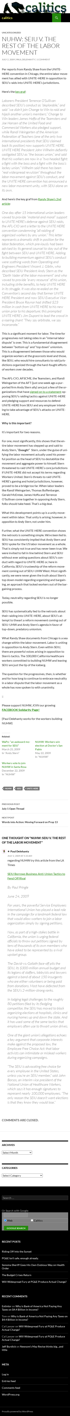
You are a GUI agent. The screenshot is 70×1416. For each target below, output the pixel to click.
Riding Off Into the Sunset (17, 1251)
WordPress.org (10, 1394)
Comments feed (11, 1387)
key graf (20, 91)
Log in (5, 1374)
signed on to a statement (45, 391)
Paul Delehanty (25, 59)
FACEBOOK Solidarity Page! (21, 709)
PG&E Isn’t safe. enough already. (20, 1258)
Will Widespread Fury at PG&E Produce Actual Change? (34, 1281)
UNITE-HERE (32, 788)
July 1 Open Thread (13, 806)
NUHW (8, 788)
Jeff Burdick (9, 1346)
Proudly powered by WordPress (17, 1411)
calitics (7, 18)
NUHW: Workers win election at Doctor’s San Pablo (49, 745)
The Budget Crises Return (16, 1275)
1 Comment (43, 59)
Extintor (6, 1306)
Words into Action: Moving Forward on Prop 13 (30, 820)
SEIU (19, 788)
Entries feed (9, 1381)
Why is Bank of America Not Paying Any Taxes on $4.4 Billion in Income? (32, 1308)
